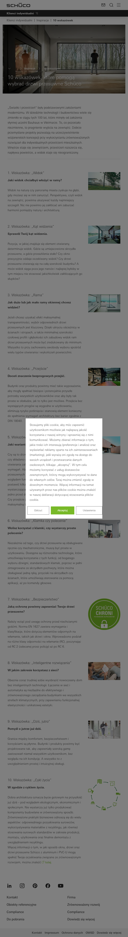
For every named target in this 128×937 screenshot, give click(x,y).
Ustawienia (89, 510)
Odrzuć (38, 510)
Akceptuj (63, 510)
